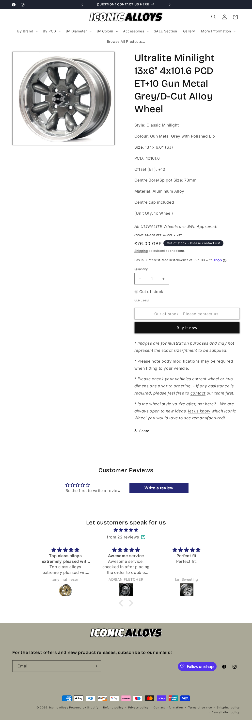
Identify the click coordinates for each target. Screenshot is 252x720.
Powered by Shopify (83, 707)
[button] (27, 31)
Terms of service (200, 707)
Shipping (141, 251)
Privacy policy (138, 707)
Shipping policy (228, 707)
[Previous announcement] (82, 4)
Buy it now (187, 327)
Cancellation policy (226, 712)
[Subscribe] (95, 666)
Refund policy (113, 707)
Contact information (168, 707)
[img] (126, 530)
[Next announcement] (169, 4)
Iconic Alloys (58, 707)
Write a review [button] (158, 487)
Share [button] (144, 431)
